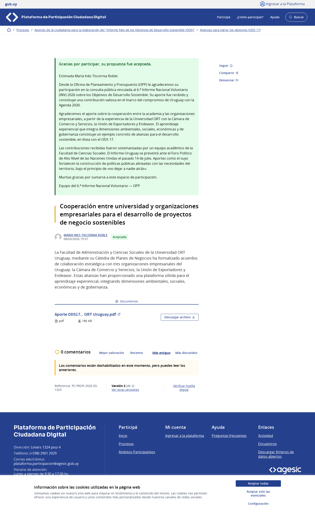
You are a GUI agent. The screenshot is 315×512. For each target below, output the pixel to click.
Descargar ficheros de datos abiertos (276, 454)
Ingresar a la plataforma (184, 435)
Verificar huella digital (184, 388)
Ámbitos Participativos (137, 452)
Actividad (265, 435)
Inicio (123, 435)
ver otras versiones (125, 390)
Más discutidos (186, 353)
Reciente (136, 353)
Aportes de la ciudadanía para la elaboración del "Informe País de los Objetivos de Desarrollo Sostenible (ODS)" (114, 30)
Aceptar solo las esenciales (258, 493)
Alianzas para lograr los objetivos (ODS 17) (230, 30)
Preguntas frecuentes (229, 435)
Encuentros (267, 443)
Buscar (296, 18)
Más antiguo (161, 353)
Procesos (22, 30)
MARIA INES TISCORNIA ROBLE (86, 235)
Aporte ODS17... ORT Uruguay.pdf (88, 314)
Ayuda (274, 17)
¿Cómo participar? (250, 17)
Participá (223, 17)
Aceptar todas (258, 483)
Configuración (258, 503)
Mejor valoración (111, 353)
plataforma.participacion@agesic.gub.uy (46, 463)
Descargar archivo (177, 317)
